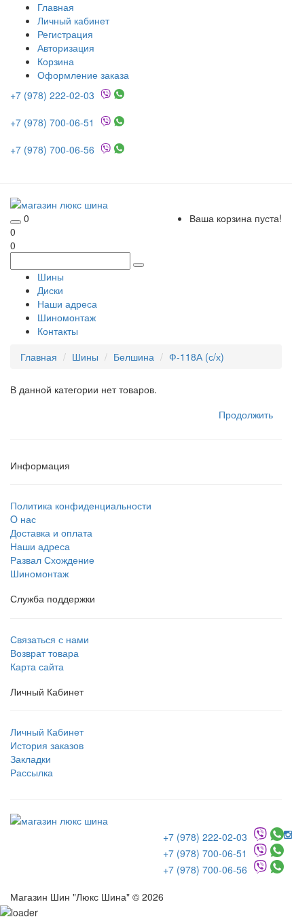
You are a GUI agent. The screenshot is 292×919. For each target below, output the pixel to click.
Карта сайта (37, 666)
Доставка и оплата (51, 532)
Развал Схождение (52, 559)
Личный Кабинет (47, 731)
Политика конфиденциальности (80, 505)
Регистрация (65, 34)
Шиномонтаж (66, 317)
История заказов (47, 745)
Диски (50, 290)
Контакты (57, 331)
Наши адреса (67, 303)
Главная (38, 356)
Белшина (133, 356)
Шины (50, 276)
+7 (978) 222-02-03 (53, 95)
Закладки (30, 758)
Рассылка (31, 772)
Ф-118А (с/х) (196, 356)
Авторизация (65, 47)
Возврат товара (44, 653)
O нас (23, 519)
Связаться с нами (49, 639)
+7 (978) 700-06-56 (53, 149)
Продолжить (246, 414)
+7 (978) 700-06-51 (53, 122)
